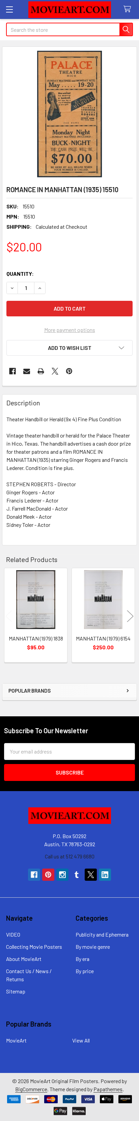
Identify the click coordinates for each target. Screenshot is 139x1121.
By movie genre (93, 946)
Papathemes (107, 1089)
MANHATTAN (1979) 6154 (103, 638)
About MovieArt (23, 959)
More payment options (69, 330)
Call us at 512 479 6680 (69, 856)
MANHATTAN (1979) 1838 (36, 638)
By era (82, 959)
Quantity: (20, 273)
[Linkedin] (105, 875)
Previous (9, 616)
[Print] (41, 371)
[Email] (27, 371)
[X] (55, 371)
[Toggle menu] (9, 9)
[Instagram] (62, 875)
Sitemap (15, 991)
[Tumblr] (77, 875)
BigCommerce (31, 1089)
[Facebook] (12, 371)
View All (81, 1040)
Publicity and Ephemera (102, 934)
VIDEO (13, 934)
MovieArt (16, 1040)
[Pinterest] (69, 371)
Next (130, 616)
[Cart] (128, 9)
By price (85, 971)
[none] (69, 114)
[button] (69, 348)
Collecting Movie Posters (34, 946)
